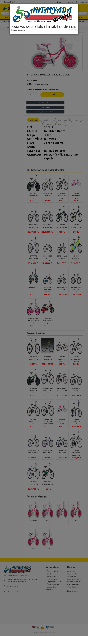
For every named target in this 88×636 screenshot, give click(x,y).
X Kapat (73, 30)
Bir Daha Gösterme (19, 30)
